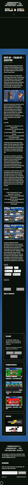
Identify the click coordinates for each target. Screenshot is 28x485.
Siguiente (20, 289)
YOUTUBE (18, 353)
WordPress (24, 477)
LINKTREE (10, 353)
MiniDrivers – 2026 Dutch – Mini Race (13, 408)
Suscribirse (22, 473)
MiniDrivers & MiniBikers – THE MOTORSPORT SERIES (14, 4)
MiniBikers (11, 62)
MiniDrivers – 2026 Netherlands (13, 378)
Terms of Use (4, 477)
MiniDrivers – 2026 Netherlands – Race (13, 393)
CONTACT (14, 356)
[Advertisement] (14, 33)
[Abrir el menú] (14, 14)
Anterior (7, 289)
